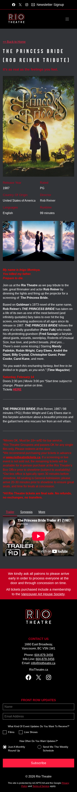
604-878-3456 (45, 659)
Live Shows (31, 732)
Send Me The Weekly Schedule (55, 748)
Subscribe (38, 763)
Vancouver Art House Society (42, 594)
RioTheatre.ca (38, 669)
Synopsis (26, 512)
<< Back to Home (14, 41)
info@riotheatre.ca (43, 663)
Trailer (10, 512)
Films (11, 732)
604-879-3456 (43, 654)
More (41, 512)
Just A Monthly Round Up (16, 748)
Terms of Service (41, 786)
